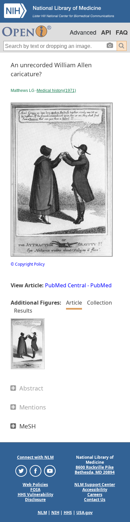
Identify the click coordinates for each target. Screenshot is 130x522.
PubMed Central (65, 285)
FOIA (35, 489)
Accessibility (94, 489)
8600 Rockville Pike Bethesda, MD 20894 (95, 469)
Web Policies (35, 484)
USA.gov (84, 512)
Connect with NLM (35, 457)
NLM (42, 512)
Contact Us (94, 499)
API (106, 32)
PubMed (101, 285)
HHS (68, 512)
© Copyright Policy (28, 264)
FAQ (122, 32)
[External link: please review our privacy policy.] (21, 470)
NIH (55, 512)
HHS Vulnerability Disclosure (35, 497)
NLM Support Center (94, 484)
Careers (94, 494)
